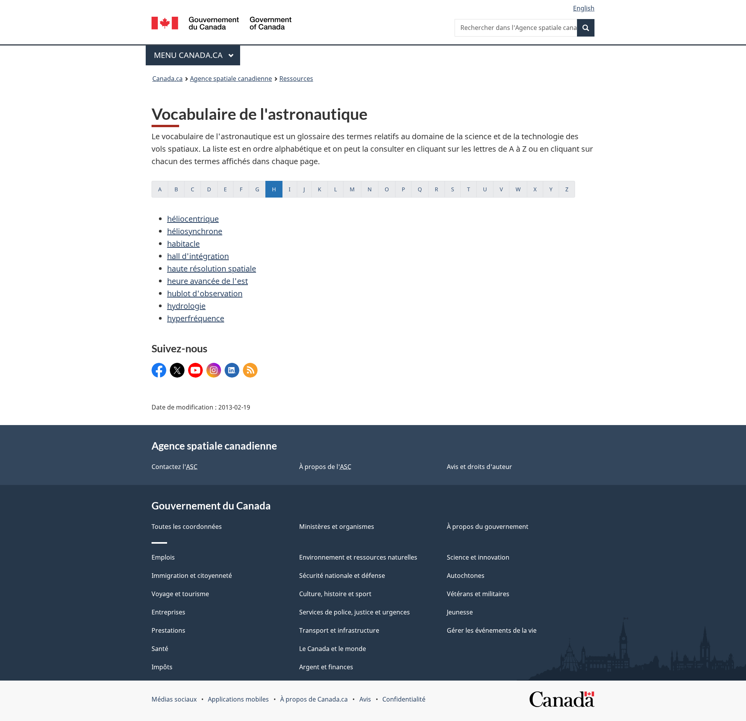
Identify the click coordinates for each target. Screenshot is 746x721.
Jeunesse (460, 612)
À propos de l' (325, 466)
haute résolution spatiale (211, 268)
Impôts (162, 667)
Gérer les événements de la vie (492, 630)
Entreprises (168, 612)
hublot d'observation (204, 293)
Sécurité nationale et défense (342, 575)
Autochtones (466, 575)
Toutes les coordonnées (187, 526)
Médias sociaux (174, 699)
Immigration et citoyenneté (192, 575)
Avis (365, 699)
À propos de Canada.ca (314, 699)
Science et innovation (478, 557)
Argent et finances (326, 667)
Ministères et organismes (336, 526)
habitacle (183, 243)
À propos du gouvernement (487, 526)
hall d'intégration (198, 256)
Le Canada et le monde (332, 648)
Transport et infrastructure (339, 630)
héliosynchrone (194, 231)
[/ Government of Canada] (221, 24)
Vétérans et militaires (478, 594)
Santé (160, 648)
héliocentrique (193, 219)
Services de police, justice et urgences (354, 612)
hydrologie (186, 306)
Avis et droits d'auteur (479, 466)
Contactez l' (174, 466)
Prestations (168, 630)
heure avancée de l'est (207, 281)
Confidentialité (403, 699)
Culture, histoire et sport (335, 594)
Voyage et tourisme (180, 594)
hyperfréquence (195, 318)
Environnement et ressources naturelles (358, 557)
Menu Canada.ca (189, 55)
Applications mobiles (238, 699)
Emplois (163, 557)
